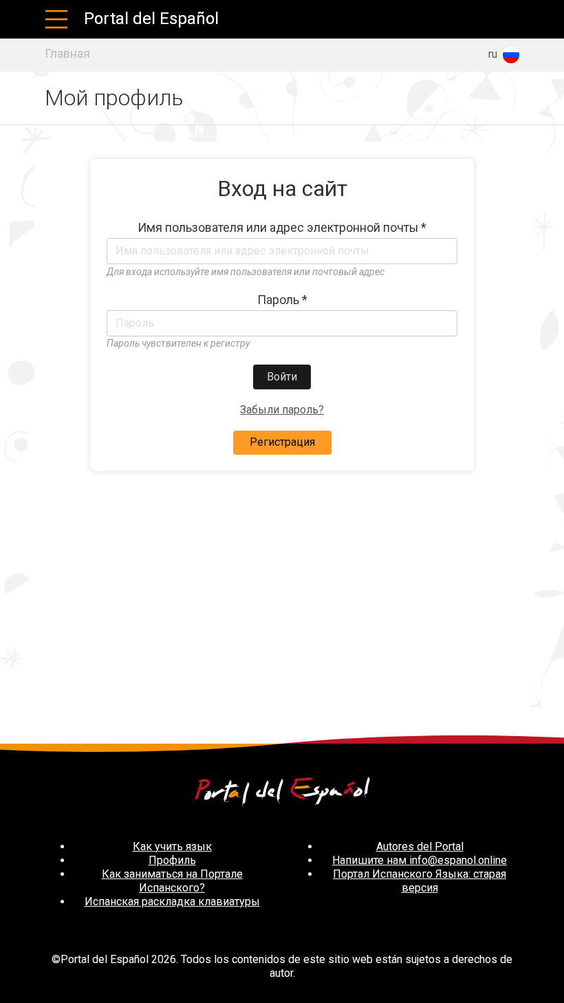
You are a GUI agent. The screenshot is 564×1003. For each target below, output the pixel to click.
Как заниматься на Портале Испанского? (172, 880)
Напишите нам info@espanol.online (419, 860)
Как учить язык (172, 846)
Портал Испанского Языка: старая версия (419, 880)
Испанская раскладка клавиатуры (172, 901)
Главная (67, 54)
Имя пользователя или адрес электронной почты (282, 228)
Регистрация (282, 442)
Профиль (172, 860)
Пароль (282, 300)
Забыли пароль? (282, 409)
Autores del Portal (420, 846)
